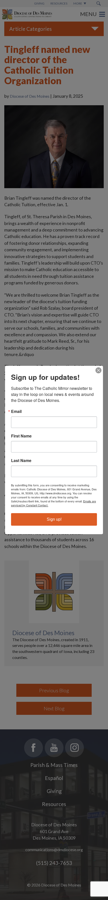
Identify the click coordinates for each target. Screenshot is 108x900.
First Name (21, 436)
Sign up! (54, 519)
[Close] (98, 370)
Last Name (21, 461)
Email (16, 411)
